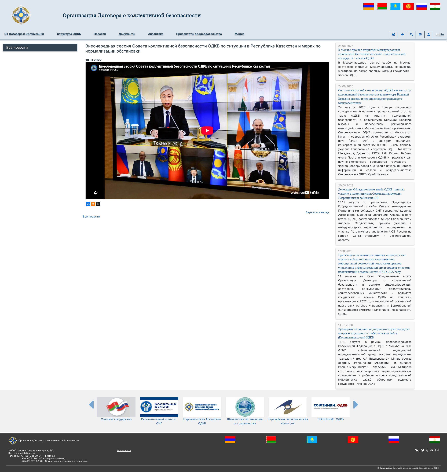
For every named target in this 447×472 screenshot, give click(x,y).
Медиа (239, 34)
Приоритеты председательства (199, 34)
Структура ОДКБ (69, 34)
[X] (98, 204)
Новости (100, 34)
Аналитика (155, 34)
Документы (127, 34)
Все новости (17, 47)
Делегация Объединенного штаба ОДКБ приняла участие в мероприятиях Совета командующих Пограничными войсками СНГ (371, 194)
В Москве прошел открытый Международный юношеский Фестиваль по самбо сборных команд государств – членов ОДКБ (371, 54)
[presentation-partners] (91, 404)
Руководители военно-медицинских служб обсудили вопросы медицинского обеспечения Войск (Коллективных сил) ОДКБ (374, 333)
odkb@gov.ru (27, 453)
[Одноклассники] (93, 204)
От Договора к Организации (24, 34)
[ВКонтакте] (88, 204)
